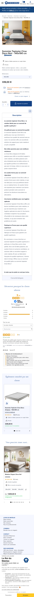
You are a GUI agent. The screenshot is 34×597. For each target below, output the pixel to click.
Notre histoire (7, 519)
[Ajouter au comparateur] (30, 111)
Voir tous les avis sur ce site (18, 307)
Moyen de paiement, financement (12, 554)
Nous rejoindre (7, 541)
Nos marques (7, 523)
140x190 (6, 77)
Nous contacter (7, 538)
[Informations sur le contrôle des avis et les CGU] (26, 304)
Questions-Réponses (9, 536)
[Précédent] (4, 8)
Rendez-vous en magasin (10, 530)
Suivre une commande (9, 545)
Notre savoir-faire (8, 521)
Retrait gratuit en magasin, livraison (12, 552)
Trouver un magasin (8, 539)
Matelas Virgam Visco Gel (13, 474)
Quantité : (4, 102)
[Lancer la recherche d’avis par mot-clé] (31, 329)
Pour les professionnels (9, 525)
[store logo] (12, 3)
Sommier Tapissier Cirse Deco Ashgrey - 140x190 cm (14, 409)
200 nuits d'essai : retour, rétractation (13, 550)
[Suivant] (30, 8)
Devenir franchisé (8, 543)
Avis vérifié (7, 337)
